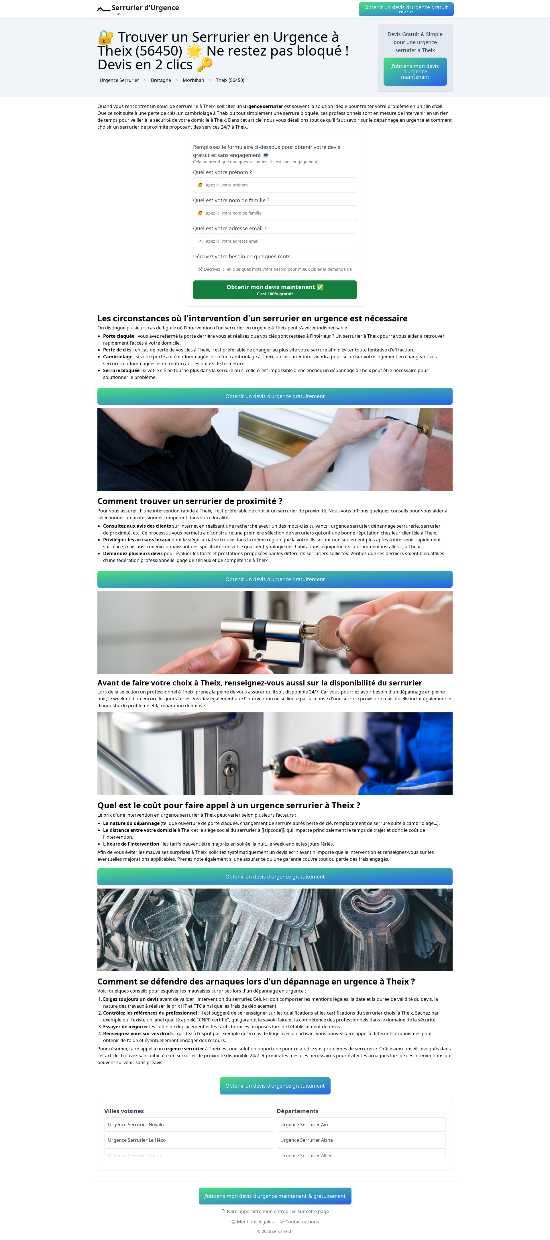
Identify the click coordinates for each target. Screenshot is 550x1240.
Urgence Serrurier (119, 80)
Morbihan (193, 80)
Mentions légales (255, 1222)
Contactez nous (302, 1222)
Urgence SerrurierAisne (306, 1140)
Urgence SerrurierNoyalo (136, 1124)
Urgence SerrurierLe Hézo (137, 1140)
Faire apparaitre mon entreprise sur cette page (278, 1211)
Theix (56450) (230, 80)
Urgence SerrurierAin (304, 1124)
